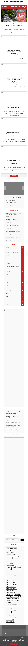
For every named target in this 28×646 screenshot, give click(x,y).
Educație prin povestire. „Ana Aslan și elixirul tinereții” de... (14, 106)
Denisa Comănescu (17, 569)
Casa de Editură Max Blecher (13, 560)
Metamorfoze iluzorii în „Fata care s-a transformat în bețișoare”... (14, 79)
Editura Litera (10, 580)
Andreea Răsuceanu (11, 552)
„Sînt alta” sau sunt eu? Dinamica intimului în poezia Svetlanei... (14, 51)
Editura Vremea (11, 592)
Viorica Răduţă (10, 621)
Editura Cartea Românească (13, 571)
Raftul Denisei (10, 615)
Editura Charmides (11, 575)
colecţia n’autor (11, 567)
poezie (9, 612)
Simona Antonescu (11, 617)
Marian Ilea (10, 608)
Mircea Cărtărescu (11, 610)
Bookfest (9, 558)
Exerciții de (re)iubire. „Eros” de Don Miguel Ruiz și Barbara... (14, 24)
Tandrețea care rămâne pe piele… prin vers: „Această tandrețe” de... (14, 162)
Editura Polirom (11, 586)
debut (9, 569)
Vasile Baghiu (10, 619)
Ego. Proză (10, 594)
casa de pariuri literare (12, 561)
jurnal (9, 602)
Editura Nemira (11, 582)
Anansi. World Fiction (12, 548)
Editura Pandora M (11, 584)
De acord (14, 643)
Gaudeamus (15, 598)
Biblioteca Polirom (11, 554)
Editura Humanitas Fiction (13, 578)
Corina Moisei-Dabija (14, 26)
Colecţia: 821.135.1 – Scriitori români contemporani (13, 564)
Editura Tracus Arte (11, 588)
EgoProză (17, 594)
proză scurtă (16, 612)
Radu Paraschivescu (11, 613)
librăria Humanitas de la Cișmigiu (14, 606)
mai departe (14, 175)
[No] (24, 641)
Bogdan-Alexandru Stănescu (13, 556)
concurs (18, 567)
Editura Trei (10, 590)
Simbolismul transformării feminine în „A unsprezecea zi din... (14, 134)
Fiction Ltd (10, 596)
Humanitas (10, 600)
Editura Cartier (10, 573)
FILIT (9, 598)
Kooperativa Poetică (12, 604)
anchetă (9, 550)
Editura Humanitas (11, 577)
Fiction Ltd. (18, 596)
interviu (17, 600)
